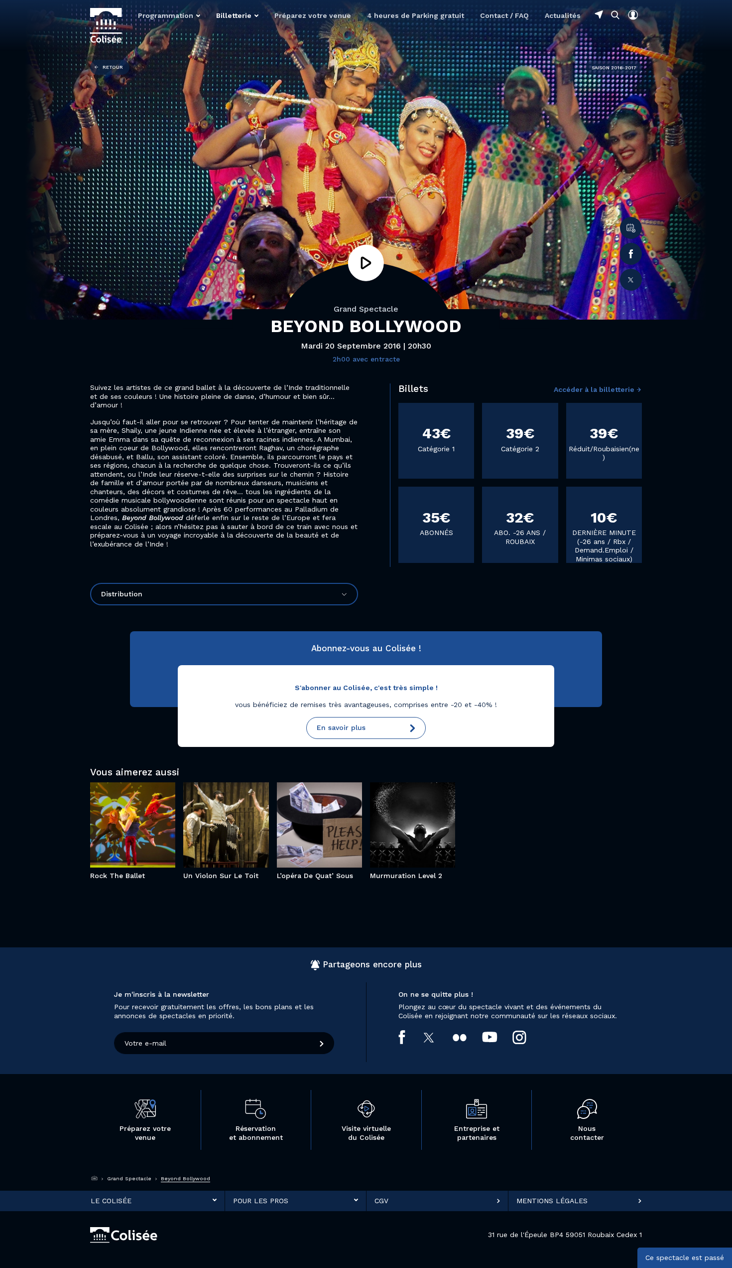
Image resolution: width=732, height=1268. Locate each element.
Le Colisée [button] (111, 1201)
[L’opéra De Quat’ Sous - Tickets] (334, 847)
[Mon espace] (633, 15)
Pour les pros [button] (260, 1201)
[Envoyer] (322, 1043)
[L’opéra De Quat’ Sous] (305, 847)
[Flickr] (467, 1037)
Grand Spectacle (366, 309)
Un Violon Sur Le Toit (226, 794)
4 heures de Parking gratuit (415, 15)
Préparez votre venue (312, 15)
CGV (381, 1201)
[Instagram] (527, 1037)
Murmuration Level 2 (413, 794)
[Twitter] (631, 280)
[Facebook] (631, 254)
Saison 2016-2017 (614, 67)
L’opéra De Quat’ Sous (319, 794)
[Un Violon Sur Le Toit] (212, 847)
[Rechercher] (615, 14)
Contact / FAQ (504, 15)
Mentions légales (552, 1201)
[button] (169, 15)
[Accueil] (94, 1178)
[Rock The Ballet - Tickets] (147, 847)
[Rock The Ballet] (118, 847)
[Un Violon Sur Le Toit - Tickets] (240, 847)
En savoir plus (341, 727)
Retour (113, 67)
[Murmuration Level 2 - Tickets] (427, 847)
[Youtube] (497, 1037)
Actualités (563, 15)
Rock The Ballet (133, 794)
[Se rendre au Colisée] (599, 14)
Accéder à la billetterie (594, 389)
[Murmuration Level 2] (398, 847)
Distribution (121, 594)
